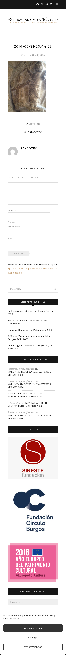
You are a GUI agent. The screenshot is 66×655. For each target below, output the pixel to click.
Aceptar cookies (33, 628)
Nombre (12, 210)
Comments (33, 123)
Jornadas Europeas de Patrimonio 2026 (30, 329)
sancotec (35, 132)
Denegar (33, 637)
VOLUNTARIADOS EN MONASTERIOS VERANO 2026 (25, 395)
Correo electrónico (14, 224)
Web (10, 238)
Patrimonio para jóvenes (21, 368)
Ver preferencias (33, 646)
